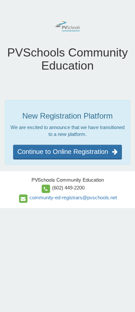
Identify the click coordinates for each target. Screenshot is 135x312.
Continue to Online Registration (64, 151)
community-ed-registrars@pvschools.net (73, 197)
